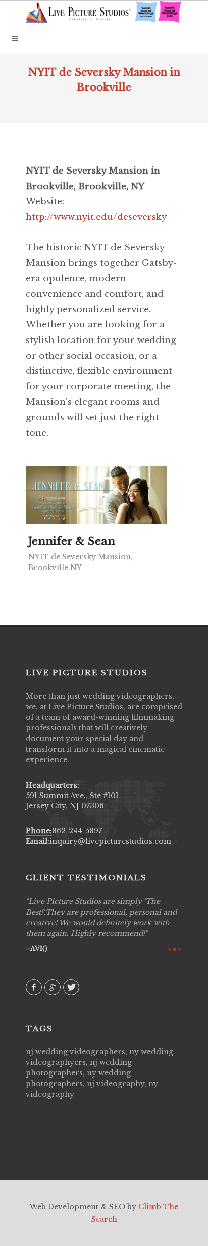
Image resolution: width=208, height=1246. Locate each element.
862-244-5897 (77, 830)
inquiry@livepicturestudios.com (110, 841)
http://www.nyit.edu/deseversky (96, 217)
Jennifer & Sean (71, 541)
